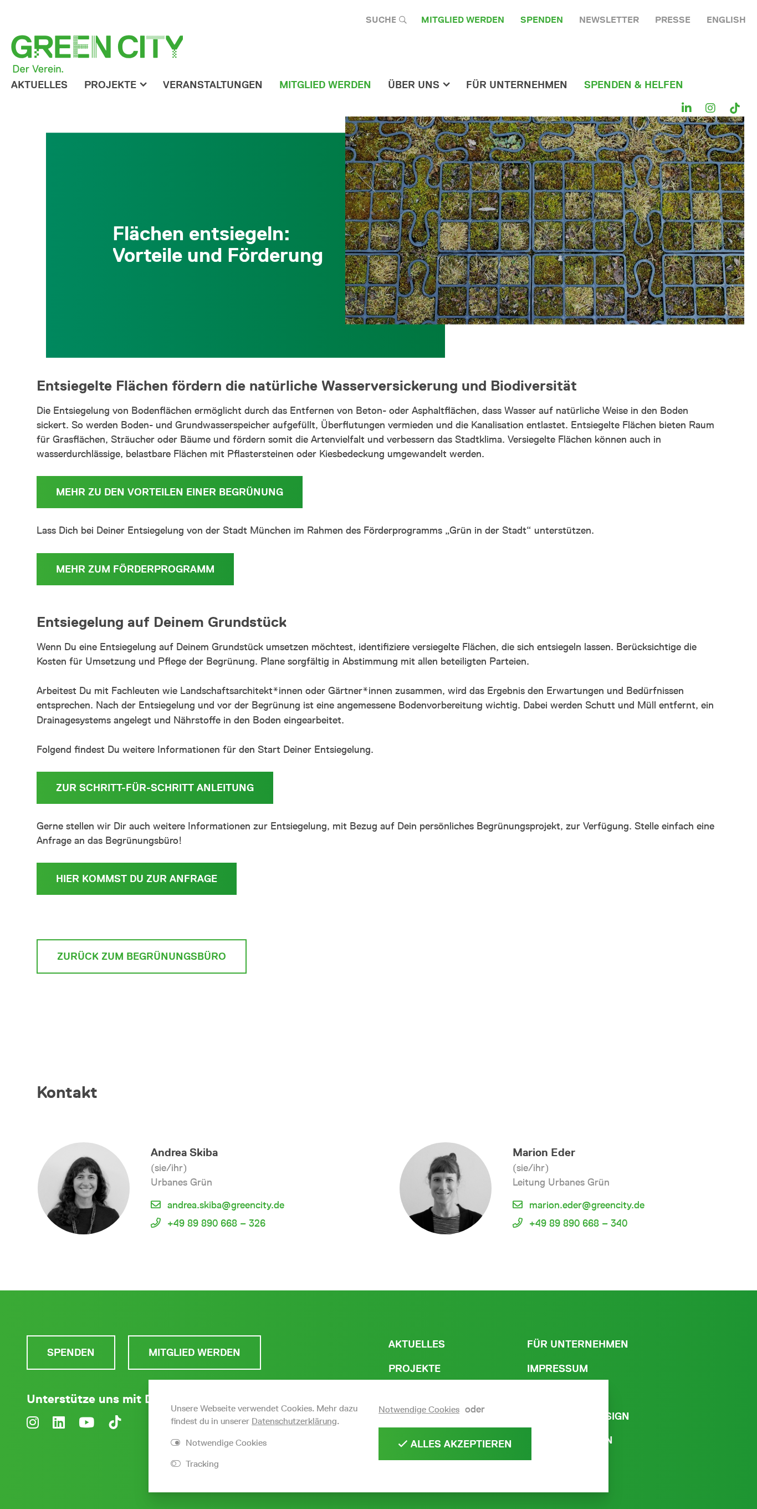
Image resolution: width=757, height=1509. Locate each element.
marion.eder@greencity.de (587, 1205)
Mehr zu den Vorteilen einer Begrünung (169, 492)
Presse (672, 19)
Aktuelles (39, 85)
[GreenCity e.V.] (97, 53)
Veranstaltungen (213, 85)
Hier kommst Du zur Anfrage (136, 879)
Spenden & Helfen (633, 85)
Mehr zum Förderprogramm (135, 569)
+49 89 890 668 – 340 (578, 1223)
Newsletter (609, 19)
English (726, 19)
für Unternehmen (516, 85)
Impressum (557, 1369)
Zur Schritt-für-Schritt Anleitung (155, 788)
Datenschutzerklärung (294, 1421)
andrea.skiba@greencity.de (225, 1205)
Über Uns (413, 85)
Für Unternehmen (577, 1344)
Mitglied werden (462, 19)
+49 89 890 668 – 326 (216, 1223)
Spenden (541, 19)
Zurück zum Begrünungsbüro (141, 956)
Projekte (110, 85)
